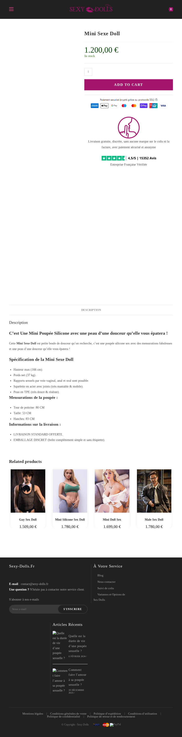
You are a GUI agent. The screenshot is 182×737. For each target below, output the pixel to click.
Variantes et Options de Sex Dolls (109, 597)
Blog (100, 575)
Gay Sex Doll (28, 519)
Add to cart (128, 85)
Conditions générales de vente (68, 713)
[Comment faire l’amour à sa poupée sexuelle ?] (60, 680)
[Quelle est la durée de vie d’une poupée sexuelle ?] (60, 646)
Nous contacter (106, 581)
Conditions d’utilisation (142, 713)
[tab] (91, 310)
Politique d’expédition (107, 713)
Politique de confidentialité (63, 716)
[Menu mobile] (11, 9)
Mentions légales (32, 713)
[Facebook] (13, 575)
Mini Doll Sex (112, 519)
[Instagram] (22, 575)
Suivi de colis (105, 588)
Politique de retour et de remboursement (111, 716)
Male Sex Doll (154, 519)
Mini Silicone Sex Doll (70, 519)
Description (91, 310)
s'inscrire (72, 609)
